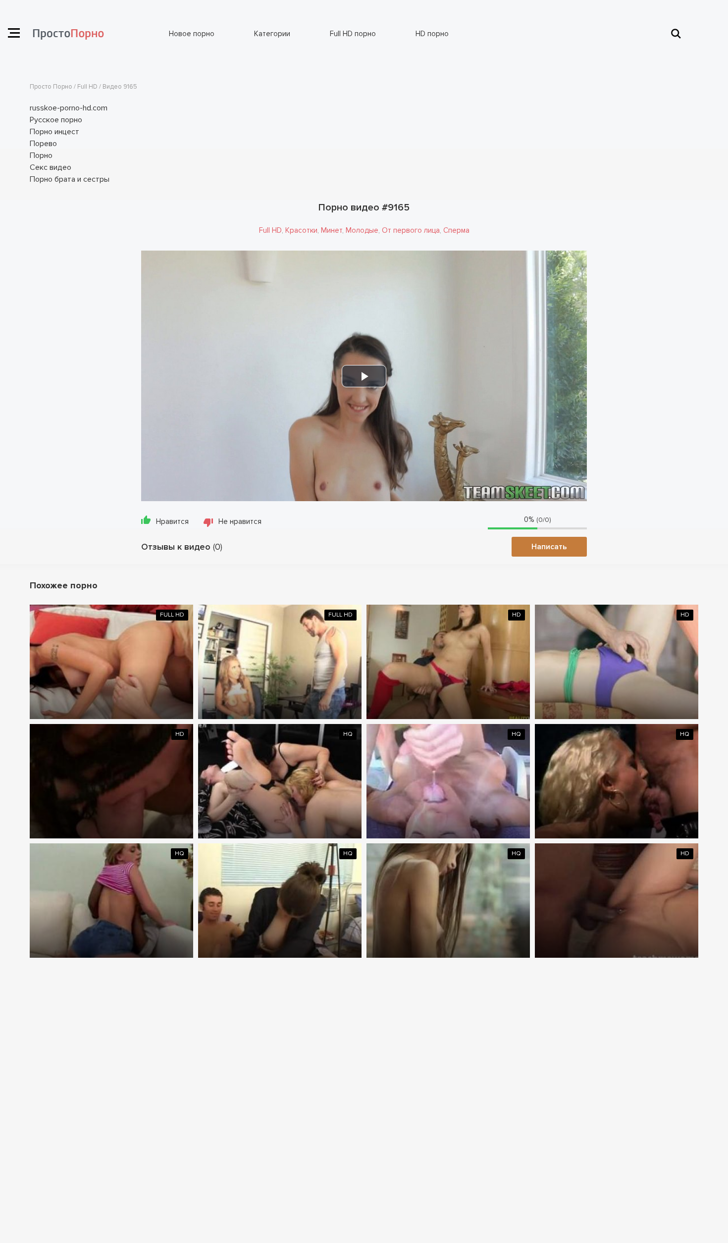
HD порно (432, 33)
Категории (272, 33)
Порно (41, 155)
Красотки (301, 230)
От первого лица (411, 230)
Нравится (172, 521)
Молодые (362, 230)
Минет (331, 230)
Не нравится (239, 521)
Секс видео (50, 167)
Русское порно (56, 120)
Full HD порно (353, 33)
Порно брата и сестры (69, 179)
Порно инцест (54, 132)
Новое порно (191, 33)
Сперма (456, 230)
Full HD (270, 230)
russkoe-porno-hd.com (68, 108)
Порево (43, 144)
